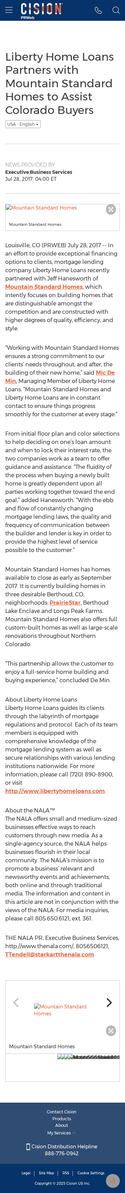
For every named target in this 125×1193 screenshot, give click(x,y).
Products (61, 1118)
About (61, 1125)
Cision (71, 1183)
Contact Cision (61, 1111)
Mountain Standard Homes (44, 287)
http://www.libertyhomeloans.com (55, 791)
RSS (65, 1173)
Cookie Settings (91, 1173)
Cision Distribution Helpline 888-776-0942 (63, 1150)
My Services (59, 1133)
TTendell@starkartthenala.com (49, 954)
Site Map (46, 1173)
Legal (26, 1173)
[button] (98, 10)
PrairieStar (65, 602)
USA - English (21, 124)
